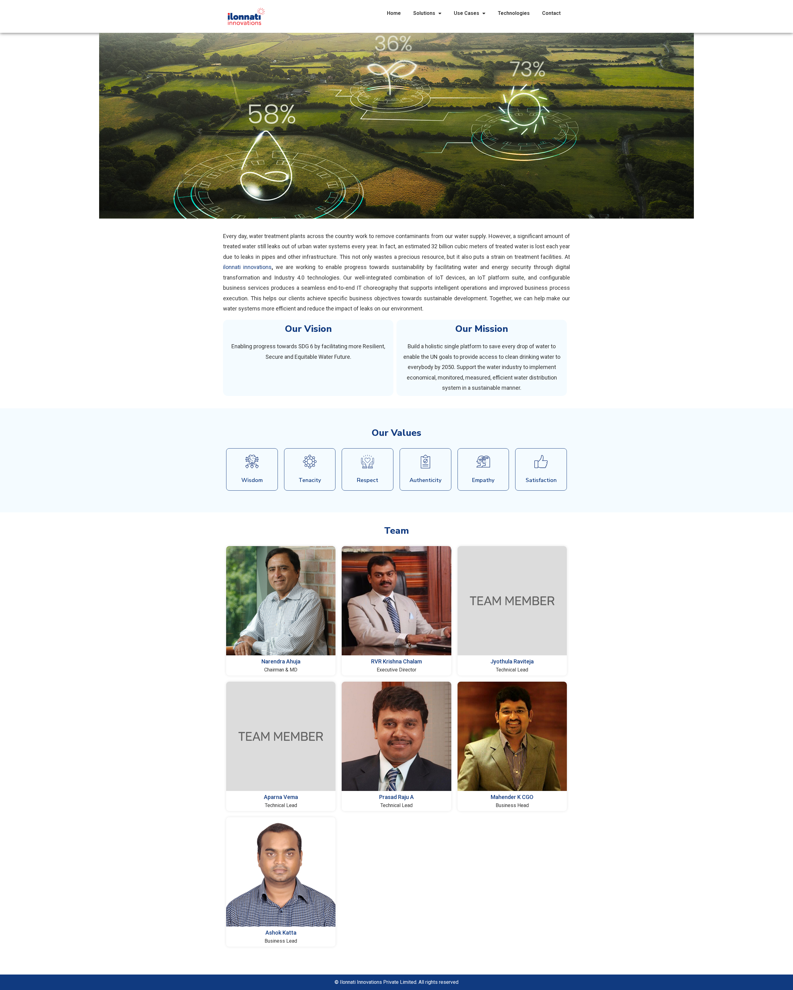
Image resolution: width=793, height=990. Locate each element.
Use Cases (466, 13)
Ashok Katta (280, 932)
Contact (551, 13)
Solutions (424, 13)
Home (394, 13)
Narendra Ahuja (280, 661)
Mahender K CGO (512, 797)
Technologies (514, 13)
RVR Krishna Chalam (396, 661)
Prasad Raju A (396, 797)
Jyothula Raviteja (512, 661)
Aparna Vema (281, 797)
